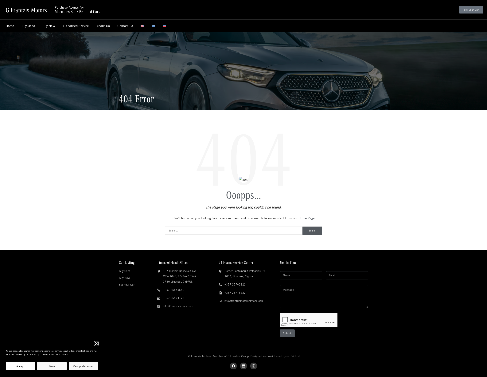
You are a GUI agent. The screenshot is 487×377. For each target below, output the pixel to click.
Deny (52, 366)
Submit (287, 333)
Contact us (125, 26)
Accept (20, 366)
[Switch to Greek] (153, 25)
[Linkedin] (243, 366)
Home (10, 26)
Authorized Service (76, 26)
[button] (96, 343)
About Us (103, 26)
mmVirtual (293, 356)
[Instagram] (253, 366)
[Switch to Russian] (164, 25)
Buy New (49, 26)
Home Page (306, 218)
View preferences (83, 366)
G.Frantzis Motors (26, 10)
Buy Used (28, 26)
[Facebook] (233, 366)
